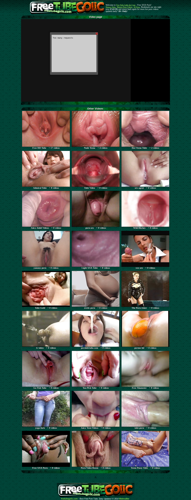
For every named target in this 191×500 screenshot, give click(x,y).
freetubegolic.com (69, 499)
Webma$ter (124, 499)
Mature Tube (111, 7)
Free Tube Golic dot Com (125, 5)
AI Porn (137, 7)
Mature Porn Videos (124, 7)
